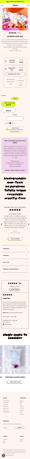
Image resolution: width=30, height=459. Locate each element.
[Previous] (1, 224)
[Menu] (2, 5)
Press (4, 442)
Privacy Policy (22, 408)
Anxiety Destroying (6, 400)
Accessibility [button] (22, 414)
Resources (21, 410)
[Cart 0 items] (28, 5)
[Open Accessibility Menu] (3, 455)
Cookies (21, 412)
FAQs (21, 403)
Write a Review (15, 289)
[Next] (28, 224)
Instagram (21, 439)
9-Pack (15, 98)
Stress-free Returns (15, 131)
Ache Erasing (5, 404)
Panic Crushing (5, 410)
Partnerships (5, 439)
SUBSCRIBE (20, 427)
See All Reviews (15, 238)
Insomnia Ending (6, 402)
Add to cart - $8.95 (15, 381)
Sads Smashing (5, 406)
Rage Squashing (6, 408)
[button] (15, 33)
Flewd (6, 455)
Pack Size (4, 95)
